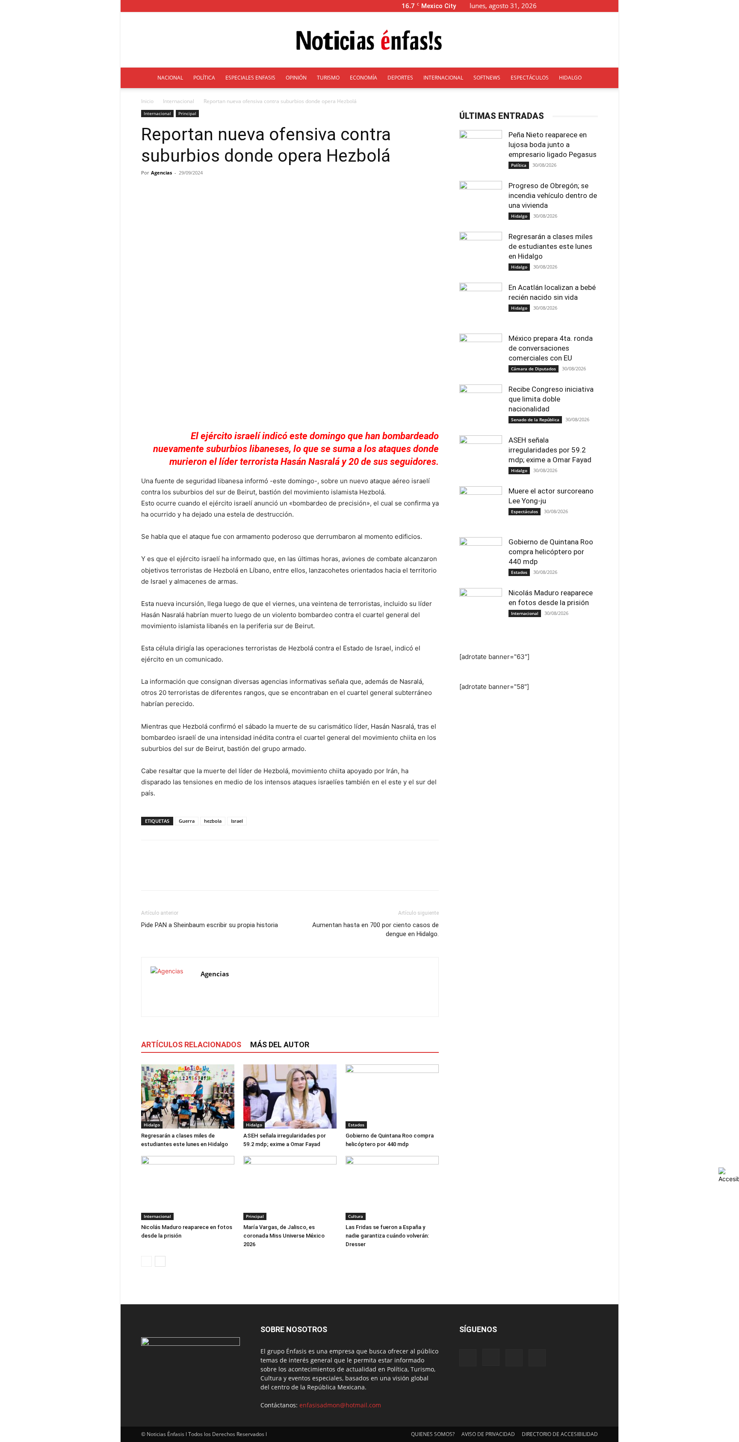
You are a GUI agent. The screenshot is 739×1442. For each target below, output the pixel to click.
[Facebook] (569, 6)
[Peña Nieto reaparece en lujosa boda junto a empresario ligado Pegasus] (480, 151)
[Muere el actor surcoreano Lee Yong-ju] (480, 507)
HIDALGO (570, 77)
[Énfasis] (369, 40)
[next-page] (160, 1261)
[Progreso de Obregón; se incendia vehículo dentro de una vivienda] (480, 202)
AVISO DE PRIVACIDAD (488, 1434)
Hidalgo (152, 1125)
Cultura (355, 1216)
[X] (597, 6)
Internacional (178, 101)
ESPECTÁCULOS (530, 77)
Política (518, 165)
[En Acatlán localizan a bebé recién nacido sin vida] (480, 304)
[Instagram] (583, 6)
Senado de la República (535, 420)
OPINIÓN (296, 77)
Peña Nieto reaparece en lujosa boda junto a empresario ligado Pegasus (552, 144)
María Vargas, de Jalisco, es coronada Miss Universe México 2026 (284, 1235)
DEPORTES (400, 77)
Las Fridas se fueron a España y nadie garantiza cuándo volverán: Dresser (387, 1235)
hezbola (213, 821)
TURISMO (328, 77)
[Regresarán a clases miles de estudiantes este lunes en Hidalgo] (187, 1096)
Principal (187, 113)
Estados (356, 1125)
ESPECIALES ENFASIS (250, 77)
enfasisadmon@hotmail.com (340, 1405)
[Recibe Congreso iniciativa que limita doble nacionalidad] (480, 405)
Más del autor (279, 1044)
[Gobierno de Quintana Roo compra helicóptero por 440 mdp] (392, 1096)
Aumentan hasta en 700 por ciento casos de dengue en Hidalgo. (375, 929)
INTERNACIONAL (443, 77)
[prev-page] (146, 1261)
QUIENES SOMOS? (433, 1434)
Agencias (161, 172)
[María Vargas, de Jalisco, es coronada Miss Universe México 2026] (290, 1188)
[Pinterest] (189, 872)
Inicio (147, 101)
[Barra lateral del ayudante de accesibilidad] (728, 1175)
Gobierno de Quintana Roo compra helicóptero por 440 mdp (550, 552)
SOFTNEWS (486, 77)
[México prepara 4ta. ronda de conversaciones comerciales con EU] (480, 355)
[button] (556, 6)
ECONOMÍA (363, 77)
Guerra (187, 821)
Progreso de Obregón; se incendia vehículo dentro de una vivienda (552, 195)
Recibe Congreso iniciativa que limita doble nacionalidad (551, 399)
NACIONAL (170, 77)
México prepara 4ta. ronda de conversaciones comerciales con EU (550, 348)
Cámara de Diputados (533, 369)
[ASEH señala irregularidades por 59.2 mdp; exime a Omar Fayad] (290, 1096)
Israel (237, 821)
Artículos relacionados (191, 1044)
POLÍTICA (204, 77)
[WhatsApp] (208, 872)
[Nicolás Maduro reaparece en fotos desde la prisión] (187, 1188)
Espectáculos (524, 511)
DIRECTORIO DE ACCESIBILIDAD (560, 1434)
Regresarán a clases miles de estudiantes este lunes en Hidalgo (550, 246)
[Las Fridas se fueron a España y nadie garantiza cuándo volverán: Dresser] (392, 1188)
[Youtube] (612, 6)
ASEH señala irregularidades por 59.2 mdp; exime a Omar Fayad (549, 450)
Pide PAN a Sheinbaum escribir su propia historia (209, 925)
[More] (344, 192)
